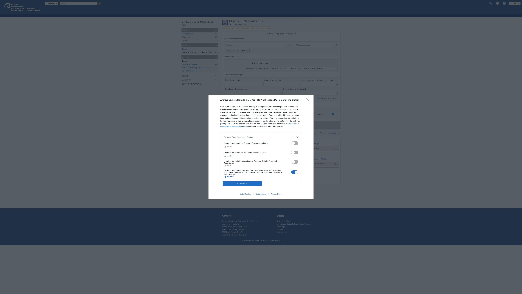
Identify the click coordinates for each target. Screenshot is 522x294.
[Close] (308, 100)
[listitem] (261, 137)
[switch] (294, 143)
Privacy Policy (276, 194)
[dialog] (261, 147)
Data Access (261, 194)
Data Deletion (245, 194)
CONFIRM (242, 183)
